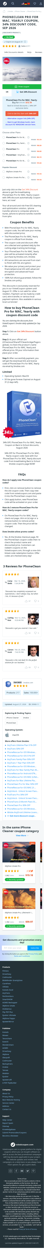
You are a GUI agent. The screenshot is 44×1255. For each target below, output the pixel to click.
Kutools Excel (7, 990)
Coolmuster (7, 977)
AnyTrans (6, 993)
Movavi (5, 1035)
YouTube (22, 1171)
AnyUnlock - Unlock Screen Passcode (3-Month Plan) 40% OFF (23, 798)
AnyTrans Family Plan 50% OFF (21, 759)
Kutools (5, 1032)
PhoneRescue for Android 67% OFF (23, 773)
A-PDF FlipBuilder (9, 1083)
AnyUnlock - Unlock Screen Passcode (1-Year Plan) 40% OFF (23, 791)
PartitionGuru (8, 996)
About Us (6, 1093)
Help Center (7, 1120)
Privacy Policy (34, 954)
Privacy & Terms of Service (28, 1229)
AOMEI (5, 1048)
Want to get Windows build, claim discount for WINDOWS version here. (20, 123)
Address (5, 1106)
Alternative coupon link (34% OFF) (21, 118)
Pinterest (33, 1171)
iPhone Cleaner (12, 718)
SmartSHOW (7, 999)
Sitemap (5, 1126)
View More (21, 835)
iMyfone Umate (8, 1006)
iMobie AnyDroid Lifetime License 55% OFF (23, 812)
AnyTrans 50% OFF (15, 748)
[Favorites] (35, 3)
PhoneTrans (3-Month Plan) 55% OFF (23, 801)
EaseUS (5, 1041)
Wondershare (8, 1045)
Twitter (28, 1171)
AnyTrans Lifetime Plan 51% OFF (21, 745)
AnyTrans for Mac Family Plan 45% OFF (23, 770)
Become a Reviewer (10, 1136)
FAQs (29, 52)
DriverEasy (6, 974)
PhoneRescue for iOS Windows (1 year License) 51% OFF (23, 752)
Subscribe (35, 948)
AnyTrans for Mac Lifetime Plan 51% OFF (23, 780)
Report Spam (7, 1123)
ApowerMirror (8, 1021)
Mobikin (5, 1073)
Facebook (16, 1171)
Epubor (5, 1076)
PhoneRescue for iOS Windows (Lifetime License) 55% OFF (23, 808)
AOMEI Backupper (9, 1002)
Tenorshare (7, 1038)
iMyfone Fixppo (8, 1018)
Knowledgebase (8, 1129)
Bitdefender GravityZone (12, 980)
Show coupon (23, 86)
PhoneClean (11, 723)
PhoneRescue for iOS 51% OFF (21, 755)
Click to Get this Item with (22, 113)
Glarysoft (6, 1057)
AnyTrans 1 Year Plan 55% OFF (21, 763)
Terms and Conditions (22, 956)
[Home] (5, 11)
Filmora (5, 971)
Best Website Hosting (11, 1100)
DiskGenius (7, 1009)
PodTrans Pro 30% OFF (17, 794)
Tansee (5, 1070)
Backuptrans (7, 1064)
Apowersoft (7, 1080)
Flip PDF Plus (7, 1012)
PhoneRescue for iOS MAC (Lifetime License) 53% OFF (23, 777)
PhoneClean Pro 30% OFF (18, 805)
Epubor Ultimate (9, 1015)
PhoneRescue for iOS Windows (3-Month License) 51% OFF (23, 766)
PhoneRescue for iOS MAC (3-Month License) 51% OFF (23, 787)
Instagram (10, 1171)
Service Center (8, 1103)
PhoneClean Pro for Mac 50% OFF (22, 784)
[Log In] (41, 3)
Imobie (26, 718)
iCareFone (6, 983)
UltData (5, 987)
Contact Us (6, 1109)
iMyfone (5, 1054)
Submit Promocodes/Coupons (14, 1132)
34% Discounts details (14, 52)
